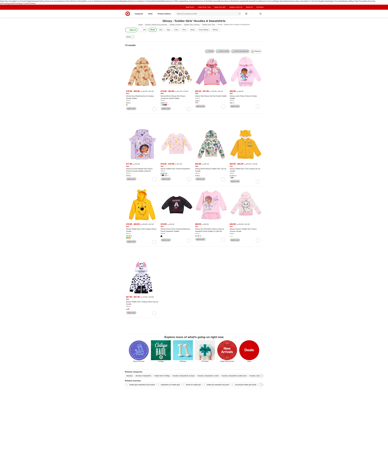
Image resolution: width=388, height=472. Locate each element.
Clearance (293, 1)
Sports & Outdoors (146, 1)
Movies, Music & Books (227, 1)
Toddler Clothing (175, 25)
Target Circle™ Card (204, 7)
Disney (128, 100)
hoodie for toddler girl (193, 384)
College (28, 1)
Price (184, 30)
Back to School (19, 1)
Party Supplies (240, 1)
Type (168, 30)
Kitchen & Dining (77, 1)
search (240, 14)
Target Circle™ (190, 7)
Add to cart (131, 108)
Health (158, 1)
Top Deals (325, 1)
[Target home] (127, 13)
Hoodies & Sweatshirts (143, 376)
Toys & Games (190, 1)
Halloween (34, 1)
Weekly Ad (346, 1)
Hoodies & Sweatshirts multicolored (234, 376)
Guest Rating (203, 30)
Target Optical (280, 1)
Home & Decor (66, 1)
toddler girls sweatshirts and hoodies (142, 384)
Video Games (214, 1)
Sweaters (129, 376)
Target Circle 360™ (220, 7)
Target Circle (22, 3)
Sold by (215, 30)
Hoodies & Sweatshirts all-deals (184, 376)
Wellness (164, 1)
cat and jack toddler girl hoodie (245, 384)
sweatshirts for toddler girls (170, 384)
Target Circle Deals (336, 1)
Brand (152, 30)
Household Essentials (112, 1)
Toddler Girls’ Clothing (192, 25)
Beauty (126, 1)
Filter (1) (133, 30)
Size (160, 30)
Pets (154, 1)
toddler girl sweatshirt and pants (218, 384)
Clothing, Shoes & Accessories (49, 1)
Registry (9, 3)
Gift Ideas (249, 1)
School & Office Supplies (176, 1)
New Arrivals (301, 1)
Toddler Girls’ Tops (208, 25)
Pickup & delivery (164, 14)
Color (176, 30)
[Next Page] (261, 30)
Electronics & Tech (202, 1)
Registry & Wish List (236, 7)
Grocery (102, 1)
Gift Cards (256, 1)
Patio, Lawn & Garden (91, 1)
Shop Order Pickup (357, 1)
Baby (122, 1)
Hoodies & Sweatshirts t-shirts (208, 376)
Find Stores (31, 3)
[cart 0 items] (260, 14)
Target (140, 25)
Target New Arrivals (7, 1)
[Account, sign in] (250, 14)
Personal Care (134, 1)
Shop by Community (267, 1)
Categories (139, 14)
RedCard (15, 3)
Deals (287, 1)
